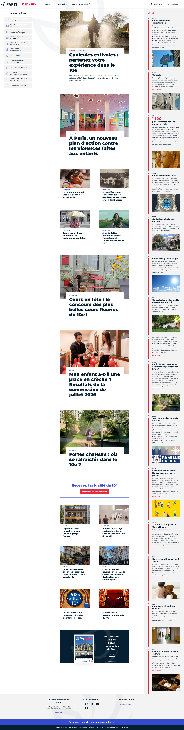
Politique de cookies (111, 727)
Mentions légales (61, 727)
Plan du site (124, 727)
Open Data (99, 727)
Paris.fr (111, 722)
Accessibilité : (81, 727)
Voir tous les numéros (111, 661)
